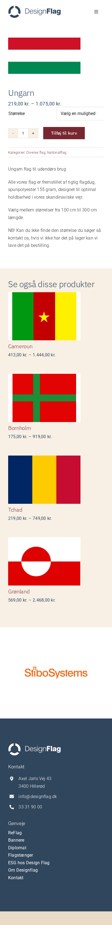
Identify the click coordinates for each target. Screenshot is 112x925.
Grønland (19, 591)
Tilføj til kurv (64, 133)
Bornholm (19, 428)
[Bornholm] (56, 398)
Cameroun (20, 346)
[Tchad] (56, 480)
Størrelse (16, 113)
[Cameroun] (56, 316)
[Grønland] (56, 561)
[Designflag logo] (34, 7)
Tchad (15, 509)
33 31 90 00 (30, 806)
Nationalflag (56, 152)
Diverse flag (35, 152)
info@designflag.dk (37, 796)
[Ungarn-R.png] (56, 56)
